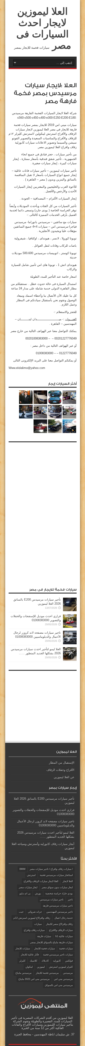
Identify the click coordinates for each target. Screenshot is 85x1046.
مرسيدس (68, 972)
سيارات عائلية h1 (64, 936)
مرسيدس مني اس (63, 979)
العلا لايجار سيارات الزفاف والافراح (41, 881)
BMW (22, 869)
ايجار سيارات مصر (28, 887)
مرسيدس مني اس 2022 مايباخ (34, 979)
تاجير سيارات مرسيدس (51, 899)
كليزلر (22, 960)
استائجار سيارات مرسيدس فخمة (56, 875)
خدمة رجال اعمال (63, 917)
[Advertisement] (43, 512)
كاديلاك (45, 960)
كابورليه (57, 960)
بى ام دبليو (25, 893)
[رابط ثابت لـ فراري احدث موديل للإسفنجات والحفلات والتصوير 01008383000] (70, 626)
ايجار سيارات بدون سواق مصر (57, 887)
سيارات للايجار (22, 948)
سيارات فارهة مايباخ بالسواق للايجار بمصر (51, 942)
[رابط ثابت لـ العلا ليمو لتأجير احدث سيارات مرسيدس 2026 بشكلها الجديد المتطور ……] (70, 659)
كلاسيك (33, 960)
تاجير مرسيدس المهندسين (59, 911)
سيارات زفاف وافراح (34, 930)
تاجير (70, 899)
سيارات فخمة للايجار (44, 948)
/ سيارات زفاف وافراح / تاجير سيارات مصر (51, 869)
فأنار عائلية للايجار (30, 954)
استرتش (31, 875)
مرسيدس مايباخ (23, 972)
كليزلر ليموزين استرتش (61, 966)
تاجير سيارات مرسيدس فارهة (58, 905)
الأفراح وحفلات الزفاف (60, 770)
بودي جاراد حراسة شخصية (59, 893)
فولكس (69, 960)
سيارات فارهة (44, 936)
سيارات (38, 924)
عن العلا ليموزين (64, 777)
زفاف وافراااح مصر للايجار (59, 924)
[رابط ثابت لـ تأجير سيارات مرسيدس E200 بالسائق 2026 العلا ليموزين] (70, 610)
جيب (21, 911)
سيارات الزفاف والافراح (61, 930)
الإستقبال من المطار (61, 762)
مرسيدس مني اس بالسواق (59, 985)
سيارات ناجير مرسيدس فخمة (58, 954)
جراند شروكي (35, 911)
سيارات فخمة (66, 948)
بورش (38, 893)
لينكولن (29, 966)
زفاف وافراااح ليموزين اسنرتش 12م (31, 917)
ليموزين (41, 966)
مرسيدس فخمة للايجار (47, 972)
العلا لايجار (68, 881)
